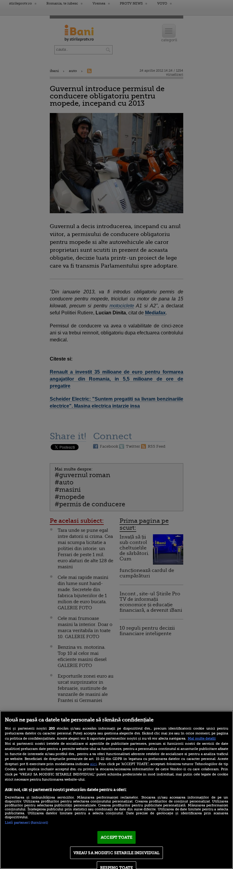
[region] (116, 790)
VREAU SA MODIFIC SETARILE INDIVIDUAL (116, 852)
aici (93, 764)
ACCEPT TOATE (116, 837)
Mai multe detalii (202, 739)
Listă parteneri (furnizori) (26, 823)
